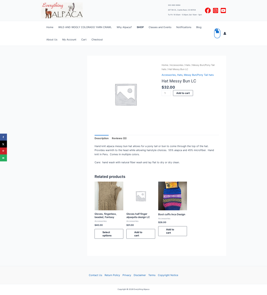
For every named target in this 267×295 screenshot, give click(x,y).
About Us (51, 39)
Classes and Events (160, 27)
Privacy (127, 275)
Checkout (97, 39)
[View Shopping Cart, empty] (217, 33)
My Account (69, 39)
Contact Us (95, 275)
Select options (107, 234)
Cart (84, 39)
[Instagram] (215, 10)
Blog (198, 27)
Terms (151, 275)
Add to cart (183, 93)
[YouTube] (223, 10)
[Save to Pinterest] (3, 151)
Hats (187, 65)
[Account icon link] (224, 33)
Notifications (183, 27)
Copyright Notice (168, 275)
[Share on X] (3, 144)
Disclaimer (140, 275)
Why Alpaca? (124, 27)
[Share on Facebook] (3, 137)
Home (49, 27)
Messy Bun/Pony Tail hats (199, 74)
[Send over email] (3, 157)
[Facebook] (208, 10)
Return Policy (112, 275)
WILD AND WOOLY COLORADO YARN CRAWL (85, 27)
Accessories (176, 65)
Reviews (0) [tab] (119, 138)
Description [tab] (102, 138)
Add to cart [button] (138, 234)
